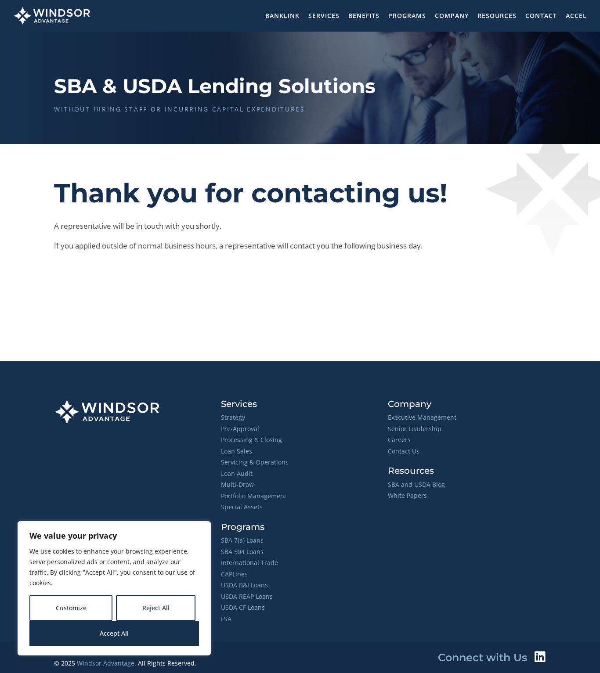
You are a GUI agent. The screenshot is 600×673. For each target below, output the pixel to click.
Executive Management (422, 417)
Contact (541, 15)
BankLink (282, 15)
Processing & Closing (251, 439)
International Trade (249, 562)
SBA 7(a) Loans (242, 540)
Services (324, 15)
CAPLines (234, 574)
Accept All (114, 633)
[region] (114, 588)
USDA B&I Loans (244, 585)
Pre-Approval (240, 429)
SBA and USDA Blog (416, 484)
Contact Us (403, 451)
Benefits (364, 15)
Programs (407, 15)
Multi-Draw (237, 484)
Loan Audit (237, 473)
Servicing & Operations (255, 462)
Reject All (156, 608)
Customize (71, 608)
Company (452, 15)
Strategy (233, 417)
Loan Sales (236, 451)
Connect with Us (482, 657)
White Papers (407, 495)
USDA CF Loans (243, 607)
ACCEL (576, 15)
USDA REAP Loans (247, 596)
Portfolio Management (253, 496)
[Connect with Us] (540, 657)
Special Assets (242, 507)
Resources (497, 15)
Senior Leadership (414, 429)
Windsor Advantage (105, 663)
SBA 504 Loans (242, 551)
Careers (399, 439)
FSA (226, 619)
